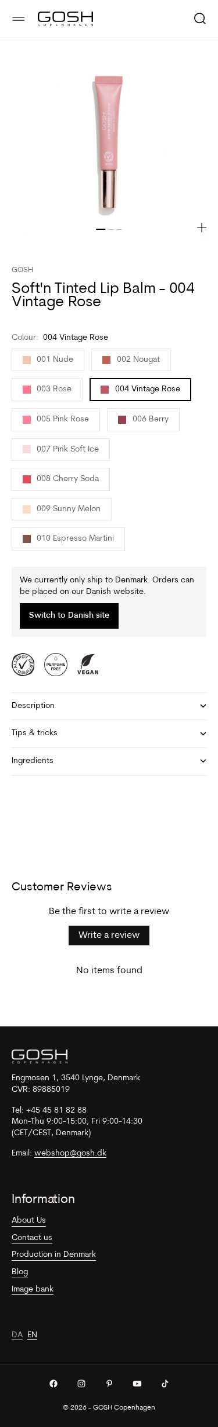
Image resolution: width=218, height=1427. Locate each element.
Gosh (22, 270)
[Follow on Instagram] (81, 1383)
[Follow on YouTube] (137, 1383)
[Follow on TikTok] (165, 1383)
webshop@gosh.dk (70, 1153)
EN (32, 1335)
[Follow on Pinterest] (109, 1383)
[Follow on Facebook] (53, 1383)
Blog (20, 1272)
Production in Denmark (54, 1254)
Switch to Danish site (69, 615)
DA (17, 1335)
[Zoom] (201, 227)
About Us (29, 1220)
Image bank (32, 1289)
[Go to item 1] (101, 229)
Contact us (32, 1238)
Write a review (109, 935)
